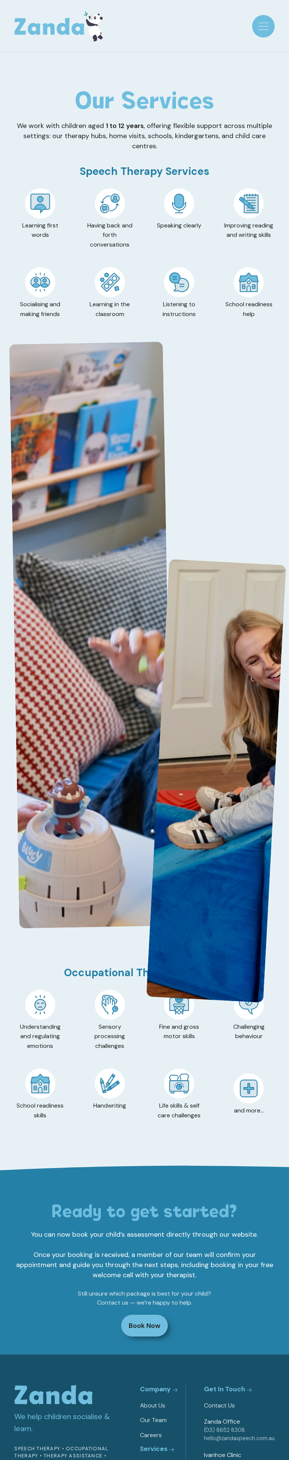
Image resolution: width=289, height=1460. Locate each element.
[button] (263, 26)
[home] (58, 26)
